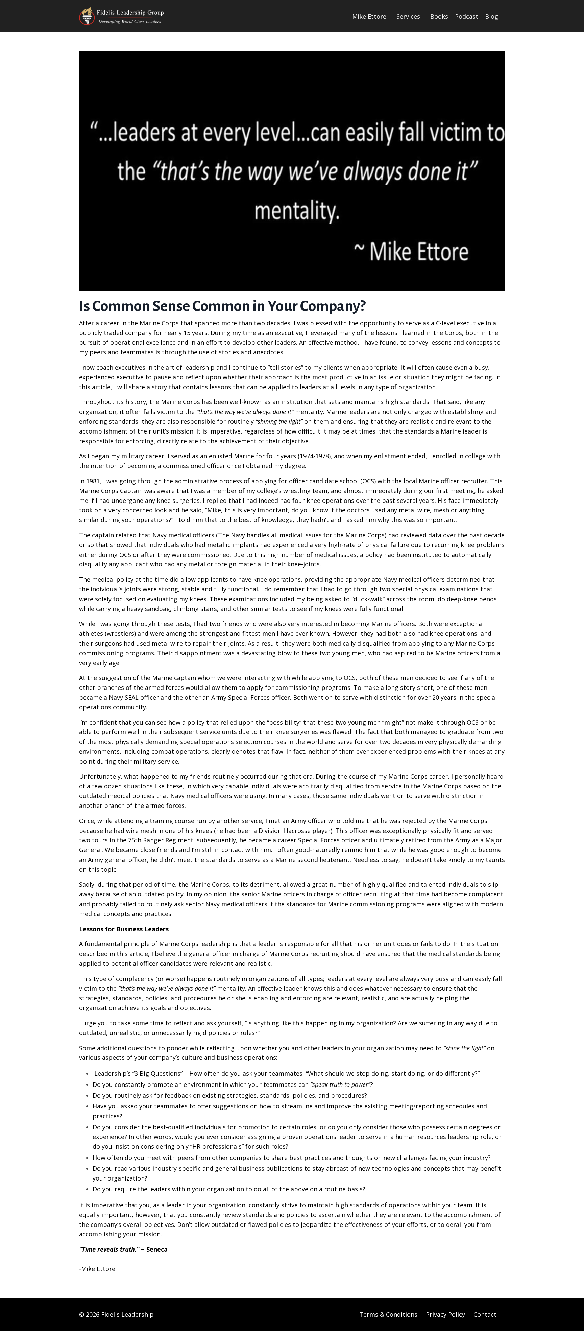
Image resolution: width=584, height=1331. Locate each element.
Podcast (466, 16)
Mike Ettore (369, 16)
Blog (491, 16)
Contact (484, 1314)
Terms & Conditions (388, 1314)
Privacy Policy (445, 1314)
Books (439, 16)
